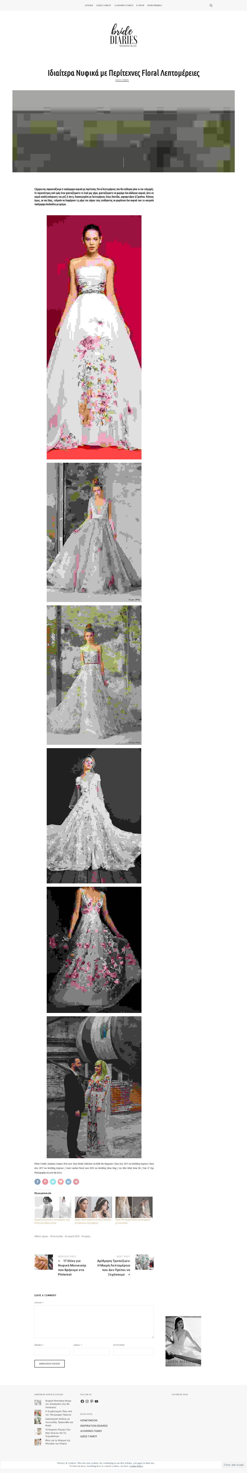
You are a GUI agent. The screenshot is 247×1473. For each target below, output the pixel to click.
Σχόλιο (39, 1303)
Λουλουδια (57, 1236)
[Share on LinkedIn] (68, 1182)
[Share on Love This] (61, 1182)
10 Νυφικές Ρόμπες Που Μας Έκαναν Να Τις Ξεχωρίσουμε (58, 1432)
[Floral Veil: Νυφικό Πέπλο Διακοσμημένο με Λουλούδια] (134, 1207)
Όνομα (39, 1345)
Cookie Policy (136, 1466)
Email (78, 1345)
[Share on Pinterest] (45, 1182)
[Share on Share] (76, 1182)
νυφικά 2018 (72, 1236)
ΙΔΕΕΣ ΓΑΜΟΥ (122, 80)
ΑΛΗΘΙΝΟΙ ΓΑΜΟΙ (91, 1431)
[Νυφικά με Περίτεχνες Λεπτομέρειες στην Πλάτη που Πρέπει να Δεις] (53, 1207)
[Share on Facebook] (37, 1182)
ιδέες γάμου (42, 1236)
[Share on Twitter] (53, 1182)
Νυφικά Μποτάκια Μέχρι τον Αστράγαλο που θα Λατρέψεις (58, 1404)
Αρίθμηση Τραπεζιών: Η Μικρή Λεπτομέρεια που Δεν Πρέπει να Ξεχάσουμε (124, 1266)
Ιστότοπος (119, 1345)
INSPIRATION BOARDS (94, 1425)
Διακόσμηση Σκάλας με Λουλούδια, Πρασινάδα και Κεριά (59, 1422)
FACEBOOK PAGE (180, 1394)
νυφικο (86, 1236)
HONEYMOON (88, 1420)
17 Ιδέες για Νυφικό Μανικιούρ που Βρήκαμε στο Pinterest (64, 1266)
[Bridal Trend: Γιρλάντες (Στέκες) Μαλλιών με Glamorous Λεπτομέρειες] (93, 1207)
